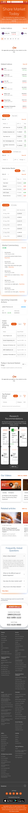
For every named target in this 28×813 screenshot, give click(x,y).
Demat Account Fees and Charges (6, 716)
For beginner (11, 492)
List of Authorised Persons (20, 753)
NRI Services (17, 644)
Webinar (17, 737)
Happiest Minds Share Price (21, 677)
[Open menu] (26, 2)
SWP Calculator (18, 710)
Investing (4, 492)
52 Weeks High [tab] (7, 151)
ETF (2, 644)
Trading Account (18, 727)
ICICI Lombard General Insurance (5, 762)
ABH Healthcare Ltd (8, 349)
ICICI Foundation (4, 758)
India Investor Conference (6, 653)
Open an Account (24, 437)
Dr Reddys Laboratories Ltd (8, 145)
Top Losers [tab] (14, 115)
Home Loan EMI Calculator (20, 716)
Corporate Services (19, 646)
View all (14, 466)
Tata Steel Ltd (6, 136)
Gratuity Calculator (19, 707)
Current (14, 324)
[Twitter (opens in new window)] (13, 793)
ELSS (21, 396)
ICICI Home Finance (5, 773)
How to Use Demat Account (7, 704)
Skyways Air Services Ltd (9, 345)
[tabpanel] (14, 39)
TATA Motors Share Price (20, 688)
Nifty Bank (3, 748)
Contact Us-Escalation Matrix (19, 650)
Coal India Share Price (19, 685)
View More (5, 591)
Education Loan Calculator (20, 718)
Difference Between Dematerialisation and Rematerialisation (5, 700)
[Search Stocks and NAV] (24, 2)
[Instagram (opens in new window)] (10, 793)
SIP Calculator (18, 712)
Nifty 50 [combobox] (4, 155)
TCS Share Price (18, 679)
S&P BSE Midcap (4, 737)
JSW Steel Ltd (6, 127)
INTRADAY (5, 430)
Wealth (16, 642)
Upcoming (21, 324)
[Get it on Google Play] (19, 800)
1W (5, 38)
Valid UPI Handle (18, 670)
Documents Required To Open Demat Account (6, 713)
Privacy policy (18, 652)
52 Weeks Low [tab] (17, 151)
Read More (7, 257)
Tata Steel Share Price (5, 673)
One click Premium (19, 638)
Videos (16, 739)
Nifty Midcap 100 (4, 743)
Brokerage (17, 634)
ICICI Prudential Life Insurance (5, 766)
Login (9, 1)
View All (25, 28)
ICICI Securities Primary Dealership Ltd (6, 776)
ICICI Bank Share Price (19, 686)
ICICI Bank (3, 756)
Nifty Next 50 (3, 745)
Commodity (3, 638)
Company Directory (5, 675)
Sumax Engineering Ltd (8, 340)
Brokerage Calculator (19, 708)
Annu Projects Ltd (7, 335)
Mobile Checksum (18, 755)
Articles (16, 735)
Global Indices (4, 735)
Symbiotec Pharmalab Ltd (9, 354)
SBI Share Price (4, 660)
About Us (17, 647)
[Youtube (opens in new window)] (20, 793)
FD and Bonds (4, 640)
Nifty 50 (4, 119)
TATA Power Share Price (20, 681)
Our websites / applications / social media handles (21, 751)
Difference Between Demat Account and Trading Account (6, 720)
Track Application (18, 757)
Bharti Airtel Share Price (20, 683)
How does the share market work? (12, 581)
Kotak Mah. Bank (7, 189)
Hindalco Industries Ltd (8, 132)
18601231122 (14, 614)
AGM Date (16, 310)
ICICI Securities (4, 760)
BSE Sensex (3, 741)
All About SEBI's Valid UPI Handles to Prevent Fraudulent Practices (6, 695)
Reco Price (4, 442)
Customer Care (18, 640)
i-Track (16, 748)
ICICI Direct (3, 772)
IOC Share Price (4, 669)
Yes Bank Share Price (5, 671)
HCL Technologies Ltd (8, 141)
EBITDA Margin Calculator (20, 699)
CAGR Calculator (18, 714)
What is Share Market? (9, 556)
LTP (3, 310)
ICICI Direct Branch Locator (20, 664)
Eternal (4, 186)
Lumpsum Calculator (19, 703)
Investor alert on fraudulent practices (20, 657)
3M (10, 38)
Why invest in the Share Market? (12, 586)
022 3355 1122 (14, 617)
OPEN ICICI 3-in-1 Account (17, 1)
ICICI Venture (3, 770)
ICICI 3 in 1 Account (19, 724)
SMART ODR (17, 654)
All (18, 38)
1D (2, 38)
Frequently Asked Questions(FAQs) (18, 660)
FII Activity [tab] (5, 205)
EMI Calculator (18, 705)
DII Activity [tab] (14, 205)
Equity (15, 396)
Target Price (7, 442)
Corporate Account (19, 729)
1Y (13, 38)
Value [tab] (23, 170)
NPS (2, 646)
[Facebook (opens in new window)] (7, 793)
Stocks (2, 634)
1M (8, 38)
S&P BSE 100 (3, 739)
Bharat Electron (7, 195)
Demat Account (18, 726)
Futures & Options (5, 647)
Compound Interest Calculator (19, 697)
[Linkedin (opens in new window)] (17, 793)
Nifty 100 (3, 746)
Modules (17, 741)
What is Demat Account (6, 702)
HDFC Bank (6, 192)
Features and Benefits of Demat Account (6, 710)
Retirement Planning (19, 636)
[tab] (10, 33)
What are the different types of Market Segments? (11, 574)
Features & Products (19, 663)
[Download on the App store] (8, 800)
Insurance (3, 642)
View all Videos (22, 475)
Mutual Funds (4, 636)
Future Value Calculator (20, 701)
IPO (2, 649)
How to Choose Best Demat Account (7, 707)
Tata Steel (5, 183)
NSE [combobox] (23, 364)
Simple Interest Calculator (20, 694)
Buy (13, 430)
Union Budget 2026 (5, 651)
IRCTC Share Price (5, 665)
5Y (15, 38)
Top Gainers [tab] (6, 115)
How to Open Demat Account (5, 724)
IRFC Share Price (4, 667)
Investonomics (18, 743)
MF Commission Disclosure (20, 666)
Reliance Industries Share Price (6, 663)
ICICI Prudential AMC (5, 768)
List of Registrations (19, 668)
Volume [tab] (17, 170)
